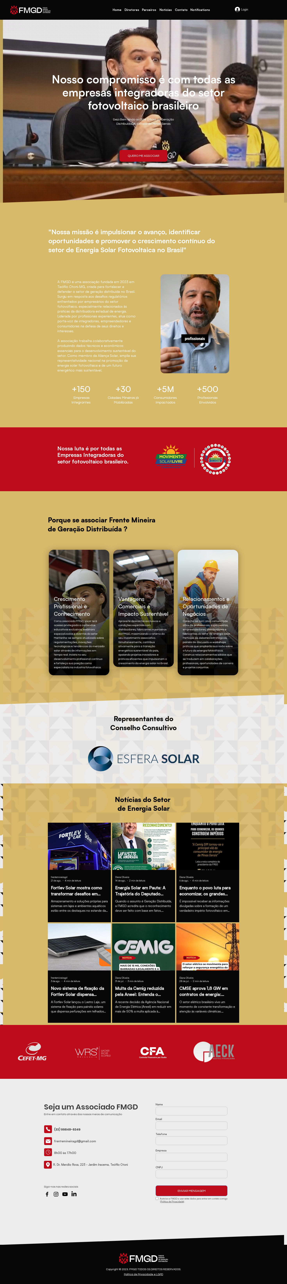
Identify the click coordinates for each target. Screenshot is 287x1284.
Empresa (161, 1150)
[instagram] (56, 1194)
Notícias (166, 10)
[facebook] (47, 1194)
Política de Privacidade (172, 1201)
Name (159, 1104)
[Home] (30, 10)
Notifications (200, 10)
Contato (181, 10)
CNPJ (159, 1167)
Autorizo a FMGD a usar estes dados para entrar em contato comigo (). (193, 1200)
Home (117, 10)
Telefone (161, 1134)
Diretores (132, 10)
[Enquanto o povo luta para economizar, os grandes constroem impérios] (207, 846)
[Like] (48, 1129)
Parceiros (149, 10)
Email (159, 1119)
